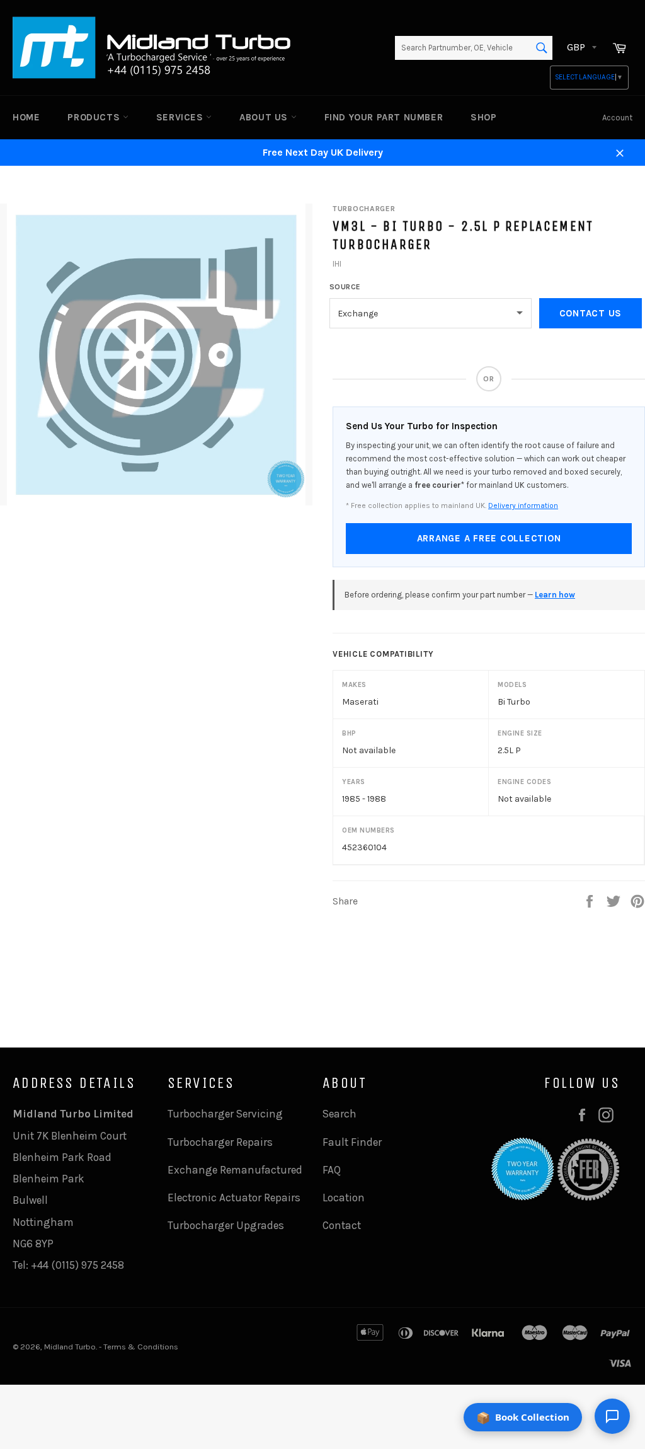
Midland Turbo (70, 1346)
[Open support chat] (612, 1416)
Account (617, 117)
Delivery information (523, 505)
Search (339, 1113)
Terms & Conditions (140, 1346)
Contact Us (590, 313)
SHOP (483, 117)
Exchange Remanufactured (235, 1169)
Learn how (555, 594)
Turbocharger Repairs (220, 1142)
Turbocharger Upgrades (226, 1225)
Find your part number (383, 117)
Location (343, 1197)
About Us (264, 117)
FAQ (331, 1169)
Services (181, 117)
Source (345, 286)
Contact (341, 1225)
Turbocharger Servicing (225, 1113)
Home (26, 117)
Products (94, 117)
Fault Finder (352, 1142)
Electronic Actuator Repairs (234, 1197)
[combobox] (473, 48)
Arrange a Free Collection (489, 538)
